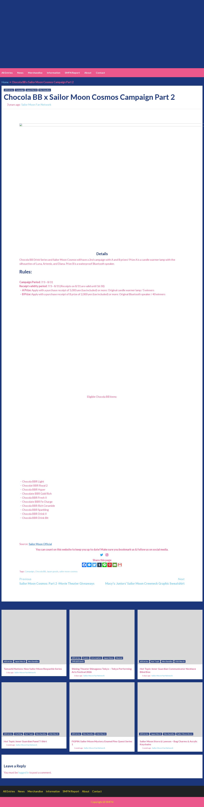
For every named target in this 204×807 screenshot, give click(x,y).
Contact (100, 72)
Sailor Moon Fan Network (36, 104)
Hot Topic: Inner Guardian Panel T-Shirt (25, 741)
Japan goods (52, 571)
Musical (119, 658)
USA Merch (180, 661)
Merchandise (35, 72)
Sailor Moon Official (40, 544)
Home (5, 82)
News (20, 72)
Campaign (20, 90)
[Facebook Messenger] (89, 565)
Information (53, 72)
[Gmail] (120, 565)
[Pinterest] (109, 565)
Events (86, 658)
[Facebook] (84, 565)
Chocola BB (40, 571)
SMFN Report (72, 72)
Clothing (18, 734)
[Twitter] (101, 555)
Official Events (78, 661)
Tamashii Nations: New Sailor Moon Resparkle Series (33, 668)
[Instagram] (107, 555)
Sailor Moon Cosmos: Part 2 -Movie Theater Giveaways (56, 581)
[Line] (104, 565)
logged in (23, 772)
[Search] (201, 73)
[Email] (114, 565)
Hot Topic (155, 661)
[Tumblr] (99, 565)
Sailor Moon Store (184, 734)
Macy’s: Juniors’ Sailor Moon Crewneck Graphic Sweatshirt (145, 581)
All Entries (7, 72)
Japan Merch (31, 90)
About (87, 72)
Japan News (108, 658)
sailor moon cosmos (68, 571)
